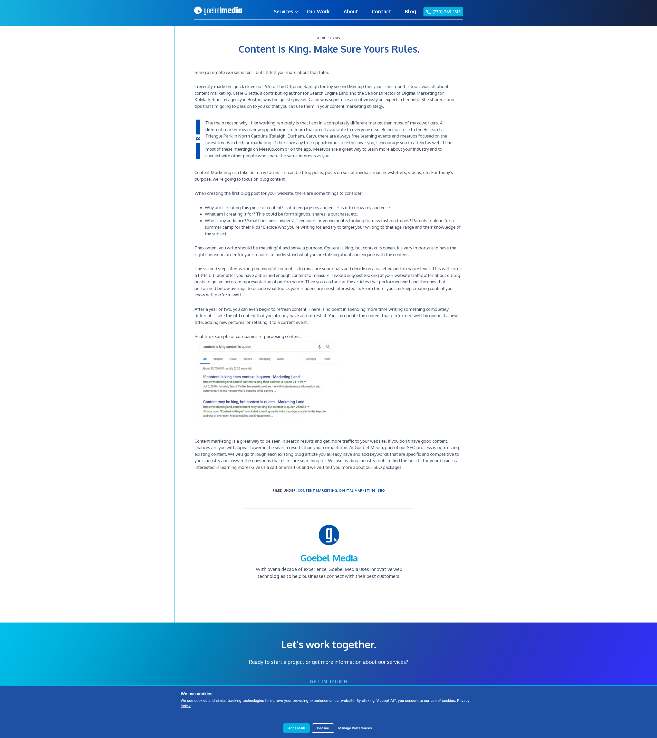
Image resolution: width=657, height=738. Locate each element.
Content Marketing (317, 490)
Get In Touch (328, 681)
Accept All (296, 728)
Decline (323, 728)
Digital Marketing (357, 490)
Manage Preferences (355, 728)
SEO (381, 490)
